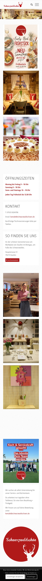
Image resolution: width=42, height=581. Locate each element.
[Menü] (36, 4)
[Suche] (30, 4)
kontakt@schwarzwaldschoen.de (22, 217)
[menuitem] (30, 4)
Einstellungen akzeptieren (15, 577)
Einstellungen (31, 577)
